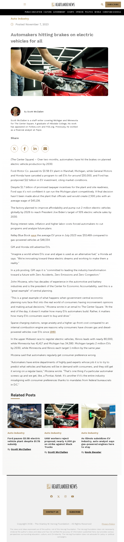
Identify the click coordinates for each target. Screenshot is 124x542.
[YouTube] (72, 496)
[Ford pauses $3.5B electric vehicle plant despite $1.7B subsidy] (24, 416)
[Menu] (25, 4)
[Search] (102, 5)
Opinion (79, 12)
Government (59, 12)
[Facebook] (51, 496)
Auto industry (20, 18)
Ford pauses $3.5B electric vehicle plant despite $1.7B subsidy (24, 441)
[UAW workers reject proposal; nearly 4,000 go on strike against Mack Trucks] (61, 416)
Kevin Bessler (93, 452)
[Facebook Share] (25, 149)
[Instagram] (65, 496)
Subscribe (113, 4)
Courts (70, 12)
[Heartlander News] (63, 5)
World (98, 12)
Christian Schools (112, 12)
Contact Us (52, 512)
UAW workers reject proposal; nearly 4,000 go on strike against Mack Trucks (60, 442)
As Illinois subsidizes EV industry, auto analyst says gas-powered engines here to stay (97, 442)
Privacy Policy (108, 524)
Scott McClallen (35, 111)
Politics (89, 12)
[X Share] (15, 149)
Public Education (33, 12)
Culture (48, 12)
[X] (58, 496)
